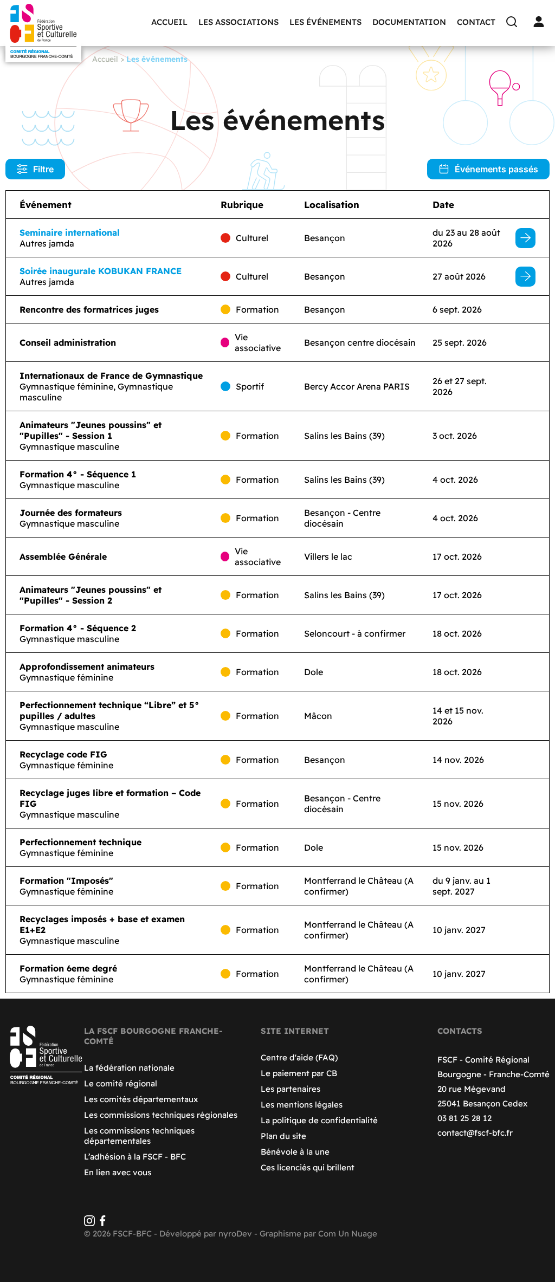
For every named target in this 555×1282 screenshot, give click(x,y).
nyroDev (235, 1233)
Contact (476, 22)
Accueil (169, 22)
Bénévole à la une (295, 1152)
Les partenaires (290, 1089)
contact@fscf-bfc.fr (475, 1133)
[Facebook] (102, 1223)
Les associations (238, 22)
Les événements (325, 22)
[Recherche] (514, 21)
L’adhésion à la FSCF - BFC (135, 1156)
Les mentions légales (302, 1104)
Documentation (409, 22)
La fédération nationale (129, 1068)
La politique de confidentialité (319, 1120)
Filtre (43, 169)
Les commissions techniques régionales (160, 1115)
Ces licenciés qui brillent (307, 1167)
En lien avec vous (117, 1172)
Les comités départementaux (141, 1099)
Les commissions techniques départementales (139, 1135)
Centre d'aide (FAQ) (299, 1057)
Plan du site (283, 1136)
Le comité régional (120, 1083)
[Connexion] (541, 21)
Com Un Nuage (347, 1233)
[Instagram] (89, 1223)
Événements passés (496, 169)
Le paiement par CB (299, 1073)
